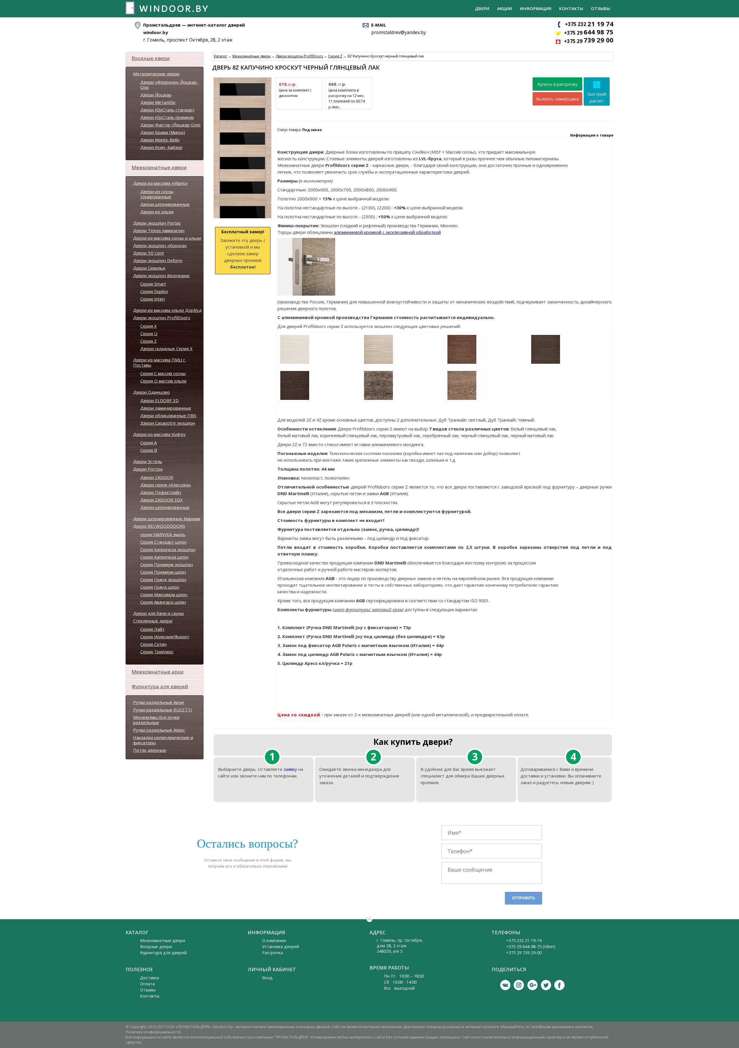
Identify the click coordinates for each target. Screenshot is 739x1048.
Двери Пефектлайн (160, 492)
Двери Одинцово (151, 392)
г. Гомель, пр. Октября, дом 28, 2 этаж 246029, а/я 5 (400, 945)
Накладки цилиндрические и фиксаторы (163, 740)
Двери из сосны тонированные (156, 194)
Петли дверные (149, 750)
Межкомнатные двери (159, 167)
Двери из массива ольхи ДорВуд (167, 310)
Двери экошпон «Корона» (160, 245)
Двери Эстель (147, 461)
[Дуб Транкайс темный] (378, 398)
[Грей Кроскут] (545, 362)
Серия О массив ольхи (163, 380)
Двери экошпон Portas (157, 222)
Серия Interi (152, 298)
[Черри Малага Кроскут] (461, 362)
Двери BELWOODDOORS (159, 526)
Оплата (147, 984)
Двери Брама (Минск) (162, 132)
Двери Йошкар (155, 94)
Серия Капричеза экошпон (167, 549)
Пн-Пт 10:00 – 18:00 (404, 976)
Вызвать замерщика (557, 99)
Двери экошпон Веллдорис (161, 275)
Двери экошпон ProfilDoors (161, 317)
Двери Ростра (148, 468)
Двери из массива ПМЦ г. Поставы (159, 362)
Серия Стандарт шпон (163, 541)
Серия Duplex (154, 291)
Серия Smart (153, 283)
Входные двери (151, 58)
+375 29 (588, 32)
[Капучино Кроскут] (378, 362)
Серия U (148, 333)
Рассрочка (272, 952)
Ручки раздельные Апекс (159, 729)
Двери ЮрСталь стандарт (167, 109)
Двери (482, 8)
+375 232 (589, 24)
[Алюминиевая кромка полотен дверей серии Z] (306, 293)
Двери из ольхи (156, 211)
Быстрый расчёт (596, 97)
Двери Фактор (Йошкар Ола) (170, 124)
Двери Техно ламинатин (158, 230)
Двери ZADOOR (156, 477)
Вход (267, 977)
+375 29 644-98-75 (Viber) (530, 946)
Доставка (149, 977)
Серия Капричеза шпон (164, 557)
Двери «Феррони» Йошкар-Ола (169, 84)
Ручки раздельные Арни (158, 702)
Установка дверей (280, 946)
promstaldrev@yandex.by (398, 32)
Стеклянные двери (152, 620)
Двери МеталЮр (158, 102)
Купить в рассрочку (558, 84)
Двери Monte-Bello (160, 139)
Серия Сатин (153, 644)
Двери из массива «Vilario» (160, 183)
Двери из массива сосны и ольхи (167, 237)
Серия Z (148, 341)
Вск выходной (399, 988)
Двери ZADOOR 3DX (161, 499)
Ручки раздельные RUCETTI (162, 709)
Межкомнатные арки (158, 671)
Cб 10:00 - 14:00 (400, 982)
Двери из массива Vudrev (159, 434)
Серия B (148, 450)
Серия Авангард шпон (163, 602)
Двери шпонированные (165, 204)
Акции (504, 8)
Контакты (571, 8)
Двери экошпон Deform (157, 260)
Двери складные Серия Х (166, 348)
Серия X (148, 326)
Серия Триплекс (156, 651)
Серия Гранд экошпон (163, 579)
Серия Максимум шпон (163, 594)
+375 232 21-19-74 (524, 940)
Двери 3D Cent (148, 253)
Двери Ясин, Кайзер (161, 147)
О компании (274, 940)
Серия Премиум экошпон (166, 564)
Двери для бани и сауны (158, 613)
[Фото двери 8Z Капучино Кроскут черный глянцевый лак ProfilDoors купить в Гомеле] (242, 218)
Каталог (220, 56)
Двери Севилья (149, 268)
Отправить (523, 898)
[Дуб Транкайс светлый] (461, 398)
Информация (535, 8)
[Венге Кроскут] (294, 398)
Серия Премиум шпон (163, 572)
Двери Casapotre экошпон (167, 423)
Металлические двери (156, 73)
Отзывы (600, 8)
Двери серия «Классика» (165, 484)
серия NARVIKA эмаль (162, 534)
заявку (290, 769)
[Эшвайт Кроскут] (294, 362)
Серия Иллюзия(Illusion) (164, 636)
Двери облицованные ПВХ (168, 415)
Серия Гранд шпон (159, 587)
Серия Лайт (152, 629)
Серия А (148, 442)
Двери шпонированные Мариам (166, 518)
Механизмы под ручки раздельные (156, 720)
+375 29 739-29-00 (524, 952)
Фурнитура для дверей (160, 686)
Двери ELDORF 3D (159, 400)
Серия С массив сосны (163, 373)
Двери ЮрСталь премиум (167, 117)
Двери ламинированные (165, 408)
